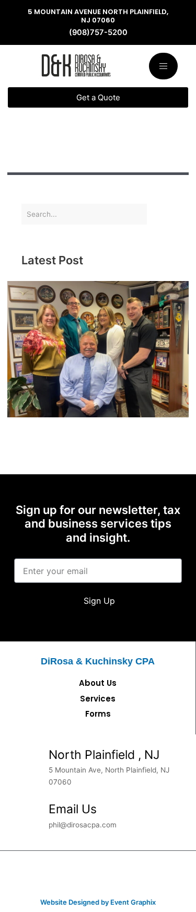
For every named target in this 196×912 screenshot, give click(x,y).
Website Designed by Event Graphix (98, 902)
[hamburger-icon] (163, 66)
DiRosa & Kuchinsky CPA (98, 661)
